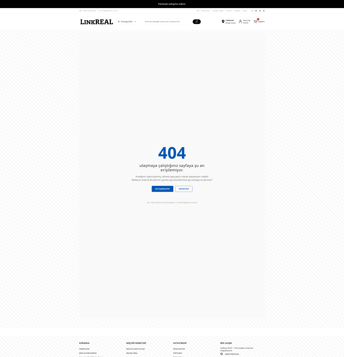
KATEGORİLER (180, 343)
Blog (245, 11)
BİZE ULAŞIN (226, 343)
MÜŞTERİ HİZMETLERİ (136, 343)
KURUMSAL (84, 343)
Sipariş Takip (218, 11)
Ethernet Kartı (179, 349)
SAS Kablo (177, 353)
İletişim (237, 11)
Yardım (229, 11)
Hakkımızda (84, 349)
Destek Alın (184, 189)
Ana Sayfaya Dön (162, 189)
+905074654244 (231, 354)
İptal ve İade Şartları (88, 353)
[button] (259, 21)
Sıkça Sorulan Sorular (135, 349)
